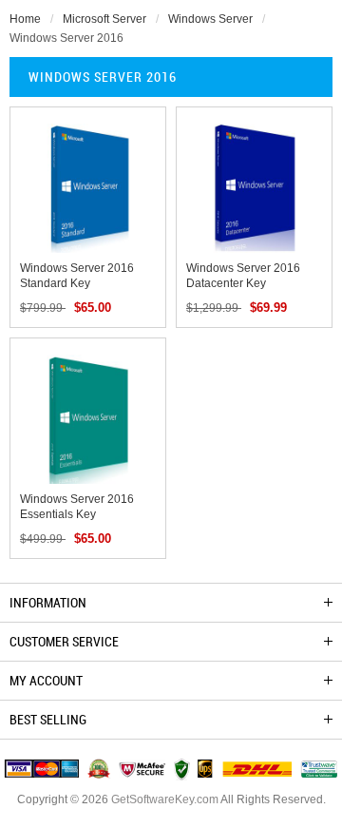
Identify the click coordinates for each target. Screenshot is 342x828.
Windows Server (210, 19)
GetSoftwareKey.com (164, 799)
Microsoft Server (104, 19)
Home (25, 19)
